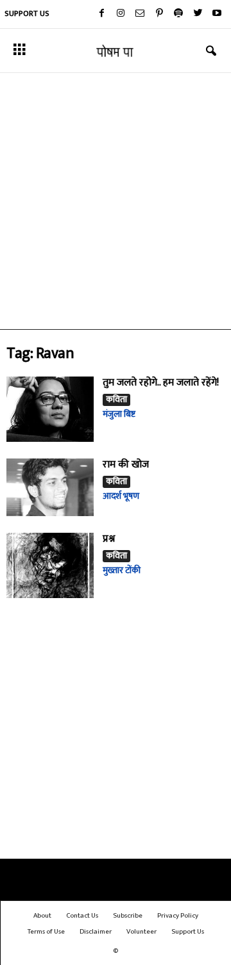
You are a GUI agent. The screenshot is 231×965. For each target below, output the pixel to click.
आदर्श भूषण (121, 496)
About (42, 915)
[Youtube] (217, 14)
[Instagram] (120, 14)
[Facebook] (101, 14)
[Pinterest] (159, 14)
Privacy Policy (177, 915)
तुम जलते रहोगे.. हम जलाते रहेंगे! (161, 382)
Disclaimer (96, 931)
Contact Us (82, 915)
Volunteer (141, 931)
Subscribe (127, 915)
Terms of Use (46, 931)
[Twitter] (197, 14)
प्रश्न (109, 538)
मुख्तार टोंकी (122, 570)
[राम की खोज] (50, 487)
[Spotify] (178, 14)
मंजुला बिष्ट (119, 414)
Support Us (26, 13)
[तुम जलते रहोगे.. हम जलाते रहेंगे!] (50, 409)
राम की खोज (126, 464)
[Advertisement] (115, 201)
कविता (116, 400)
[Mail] (140, 14)
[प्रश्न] (50, 565)
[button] (211, 51)
